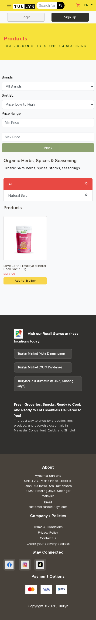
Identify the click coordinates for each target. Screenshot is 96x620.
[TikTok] (40, 565)
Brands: (8, 77)
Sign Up (70, 17)
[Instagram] (25, 565)
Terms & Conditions (48, 527)
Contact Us (48, 538)
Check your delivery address (48, 543)
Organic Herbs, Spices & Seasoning (51, 46)
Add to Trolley (25, 280)
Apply (48, 147)
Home (8, 46)
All (10, 184)
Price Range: (11, 113)
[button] (88, 5)
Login (26, 17)
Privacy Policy (48, 532)
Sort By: (8, 95)
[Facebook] (9, 565)
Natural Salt (17, 195)
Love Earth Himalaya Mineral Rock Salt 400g (24, 267)
